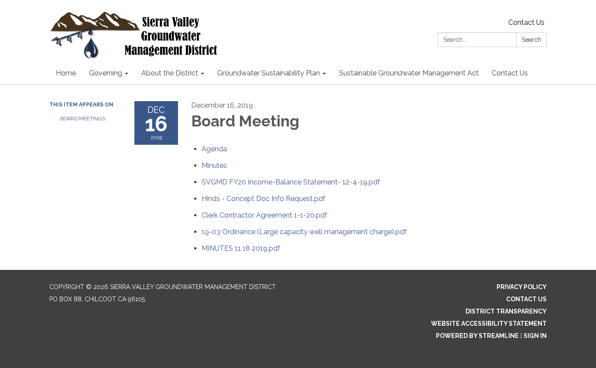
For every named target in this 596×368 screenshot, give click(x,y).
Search (531, 39)
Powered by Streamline (477, 335)
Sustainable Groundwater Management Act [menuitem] (409, 73)
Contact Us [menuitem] (510, 73)
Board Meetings (82, 119)
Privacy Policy (522, 286)
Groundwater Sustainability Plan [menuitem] (268, 73)
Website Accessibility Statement (489, 323)
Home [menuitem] (66, 73)
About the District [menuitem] (169, 73)
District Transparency (506, 311)
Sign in (535, 335)
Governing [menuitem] (105, 73)
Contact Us (526, 22)
